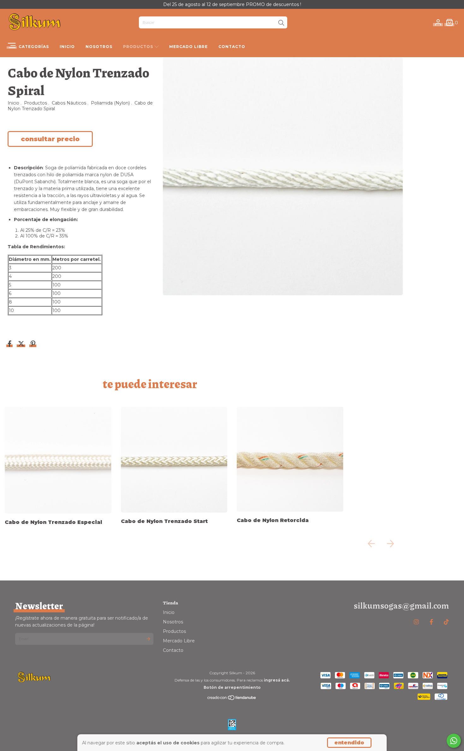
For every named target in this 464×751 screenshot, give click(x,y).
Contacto (231, 46)
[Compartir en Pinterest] (33, 344)
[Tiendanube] (232, 698)
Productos (138, 46)
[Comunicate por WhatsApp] (454, 741)
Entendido (349, 743)
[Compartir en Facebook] (10, 344)
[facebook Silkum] (431, 622)
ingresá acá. (277, 680)
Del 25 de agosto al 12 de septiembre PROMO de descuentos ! (232, 4)
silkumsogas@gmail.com (401, 605)
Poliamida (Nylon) (110, 103)
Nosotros (99, 46)
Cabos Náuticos (69, 103)
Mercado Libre (188, 46)
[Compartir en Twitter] (22, 344)
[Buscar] (281, 23)
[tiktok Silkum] (446, 622)
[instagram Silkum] (416, 622)
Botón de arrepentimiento (232, 687)
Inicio (67, 46)
